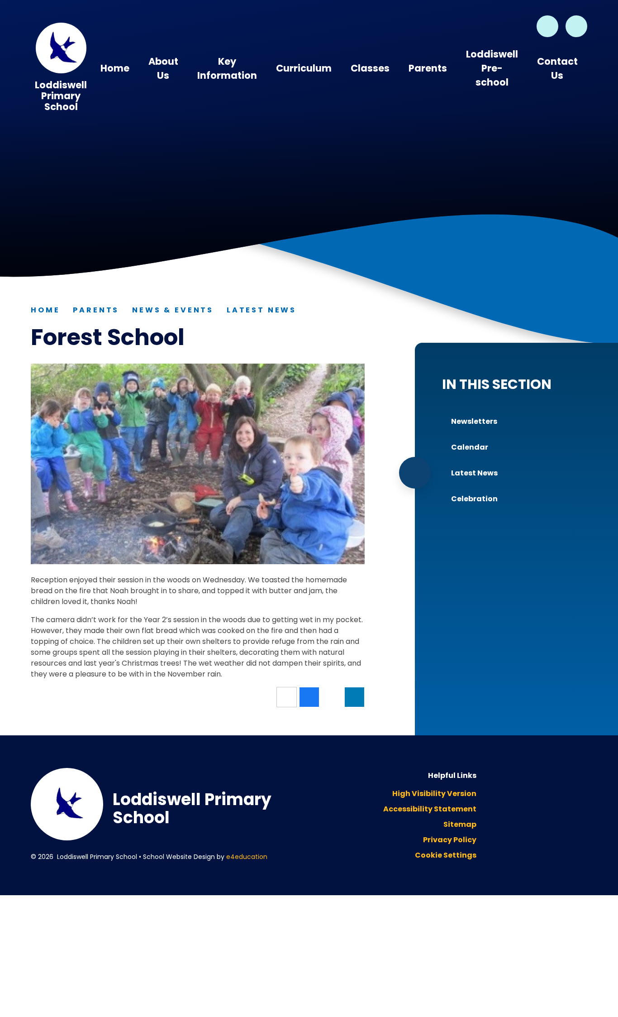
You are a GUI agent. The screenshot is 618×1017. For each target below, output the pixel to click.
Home (45, 310)
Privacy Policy (449, 840)
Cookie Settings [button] (445, 855)
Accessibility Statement (429, 809)
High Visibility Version (434, 793)
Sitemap (459, 824)
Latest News (261, 310)
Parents (96, 310)
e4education (246, 856)
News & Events (173, 310)
